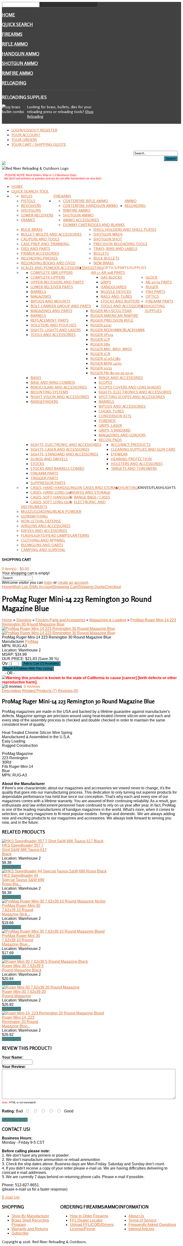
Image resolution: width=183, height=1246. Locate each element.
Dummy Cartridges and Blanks (94, 224)
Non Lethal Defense (41, 521)
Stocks (37, 463)
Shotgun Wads (107, 234)
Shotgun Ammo (20, 63)
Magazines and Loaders (122, 435)
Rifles (26, 196)
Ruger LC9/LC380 (105, 358)
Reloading (14, 83)
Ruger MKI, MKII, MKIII (111, 349)
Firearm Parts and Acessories (60, 620)
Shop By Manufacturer (30, 1216)
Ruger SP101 (101, 334)
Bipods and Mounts (50, 301)
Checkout (113, 587)
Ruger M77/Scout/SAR (111, 310)
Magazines (40, 296)
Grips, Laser (110, 425)
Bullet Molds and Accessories (51, 234)
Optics (152, 296)
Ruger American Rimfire (114, 315)
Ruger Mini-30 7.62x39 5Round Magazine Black (23, 968)
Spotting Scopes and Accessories (132, 396)
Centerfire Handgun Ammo (90, 205)
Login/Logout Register (34, 130)
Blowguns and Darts (42, 544)
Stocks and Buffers (120, 301)
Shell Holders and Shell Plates (124, 229)
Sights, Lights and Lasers (55, 329)
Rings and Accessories (121, 377)
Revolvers (31, 205)
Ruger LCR (100, 353)
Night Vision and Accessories (59, 396)
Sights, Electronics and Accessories (135, 392)
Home (8, 14)
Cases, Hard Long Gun (52, 492)
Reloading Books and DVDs (48, 262)
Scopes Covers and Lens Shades (130, 387)
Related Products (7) (39, 691)
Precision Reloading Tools (120, 243)
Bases (35, 377)
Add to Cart (11, 867)
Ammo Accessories (81, 219)
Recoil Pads (110, 439)
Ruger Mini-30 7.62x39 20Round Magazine (24, 994)
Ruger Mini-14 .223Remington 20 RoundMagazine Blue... (20, 1021)
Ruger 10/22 (101, 368)
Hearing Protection (131, 458)
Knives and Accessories (44, 530)
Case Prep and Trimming (45, 243)
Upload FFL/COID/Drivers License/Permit (92, 1227)
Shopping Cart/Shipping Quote (79, 587)
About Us (136, 1216)
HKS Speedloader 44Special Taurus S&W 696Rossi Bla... (23, 879)
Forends (107, 420)
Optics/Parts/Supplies (124, 267)
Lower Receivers (37, 215)
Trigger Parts (44, 478)
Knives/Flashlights (157, 487)
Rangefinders (44, 401)
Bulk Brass (31, 229)
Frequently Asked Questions (152, 1225)
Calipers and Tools (40, 239)
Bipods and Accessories (122, 406)
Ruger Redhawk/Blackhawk (117, 329)
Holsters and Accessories (137, 463)
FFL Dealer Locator (86, 1220)
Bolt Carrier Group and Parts (60, 305)
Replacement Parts (49, 320)
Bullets (101, 253)
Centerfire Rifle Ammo (85, 200)
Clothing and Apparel (43, 540)
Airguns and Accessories (46, 525)
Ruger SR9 (100, 344)
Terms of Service (142, 1220)
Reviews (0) (68, 691)
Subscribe (20, 1233)
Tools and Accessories (123, 305)
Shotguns (31, 210)
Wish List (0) (22, 587)
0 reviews (32, 686)
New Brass (103, 262)
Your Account (25, 134)
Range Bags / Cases (92, 497)
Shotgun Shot (107, 239)
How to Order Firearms (89, 1216)
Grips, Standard (115, 430)
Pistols (28, 200)
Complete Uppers (47, 277)
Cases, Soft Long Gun (51, 501)
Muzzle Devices (116, 291)
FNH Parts (155, 291)
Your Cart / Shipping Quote (38, 144)
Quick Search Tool (30, 191)
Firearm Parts (159, 301)
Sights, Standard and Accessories (64, 454)
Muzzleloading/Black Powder (51, 511)
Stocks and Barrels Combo (57, 468)
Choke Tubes (111, 411)
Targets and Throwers (134, 468)
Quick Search (17, 24)
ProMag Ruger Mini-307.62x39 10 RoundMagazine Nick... (21, 910)
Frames (28, 219)
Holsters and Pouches (53, 325)
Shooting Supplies (155, 308)
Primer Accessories (40, 253)
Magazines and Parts (51, 310)
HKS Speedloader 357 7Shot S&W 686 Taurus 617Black (24, 849)
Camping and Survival (43, 549)
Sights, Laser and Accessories (59, 449)
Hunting (129, 487)
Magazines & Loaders (107, 620)
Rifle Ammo (15, 44)
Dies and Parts (35, 248)
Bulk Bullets (106, 258)
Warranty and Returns (29, 1229)
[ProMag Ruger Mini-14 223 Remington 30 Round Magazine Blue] (58, 629)
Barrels (38, 291)
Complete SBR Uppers (51, 272)
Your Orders (24, 139)
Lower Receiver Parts (51, 286)
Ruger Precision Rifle (111, 320)
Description (11, 691)
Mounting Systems (49, 392)
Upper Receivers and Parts (57, 282)
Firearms (12, 34)
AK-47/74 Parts (159, 282)
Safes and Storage (92, 492)
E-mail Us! (11, 1197)
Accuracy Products (131, 444)
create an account (73, 582)
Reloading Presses (39, 258)
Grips (106, 282)
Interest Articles (141, 1229)
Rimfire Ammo (17, 73)
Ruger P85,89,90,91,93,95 (111, 372)
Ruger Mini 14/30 (106, 363)
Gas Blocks (111, 277)
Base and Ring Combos (52, 382)
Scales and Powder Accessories (52, 267)
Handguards (114, 286)
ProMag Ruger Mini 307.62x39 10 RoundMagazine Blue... (21, 940)
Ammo (131, 200)
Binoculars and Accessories (58, 387)
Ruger (152, 286)
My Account (43, 587)
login (48, 582)
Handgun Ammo (20, 53)
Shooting (93, 267)
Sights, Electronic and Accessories (65, 444)
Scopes (105, 382)
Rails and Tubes (116, 296)
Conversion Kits (115, 415)
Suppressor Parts (48, 482)
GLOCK (152, 277)
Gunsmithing (34, 516)
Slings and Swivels (49, 458)
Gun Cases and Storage (97, 487)
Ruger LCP (100, 339)
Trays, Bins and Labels (115, 248)
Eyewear (119, 454)
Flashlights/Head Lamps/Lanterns (55, 535)
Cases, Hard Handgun (52, 487)
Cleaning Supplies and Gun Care (143, 449)
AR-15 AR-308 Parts (108, 272)
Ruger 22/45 (101, 325)
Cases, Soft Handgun (51, 497)
